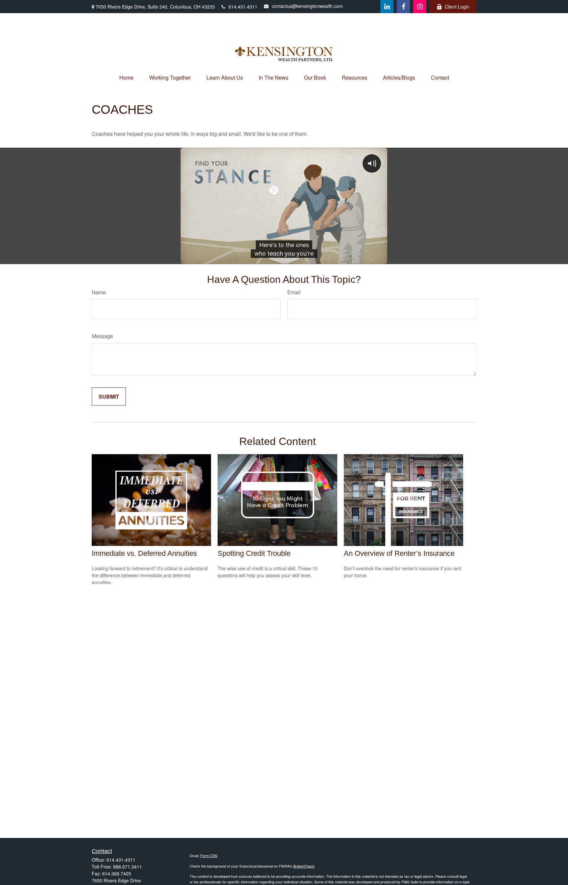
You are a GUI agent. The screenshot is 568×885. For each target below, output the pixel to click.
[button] (126, 77)
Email (294, 292)
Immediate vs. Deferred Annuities (144, 553)
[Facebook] (403, 6)
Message (102, 336)
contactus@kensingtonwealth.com (307, 6)
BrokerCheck (304, 866)
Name (99, 292)
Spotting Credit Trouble (254, 553)
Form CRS (208, 855)
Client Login (457, 6)
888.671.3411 (127, 866)
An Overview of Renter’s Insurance (399, 553)
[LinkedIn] (386, 6)
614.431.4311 (242, 6)
